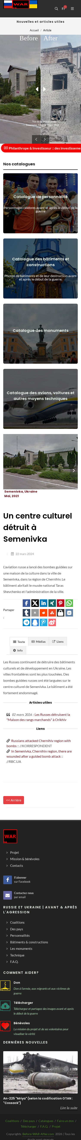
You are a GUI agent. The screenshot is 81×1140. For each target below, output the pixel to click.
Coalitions (12, 1121)
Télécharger (23, 1003)
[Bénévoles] (5, 1026)
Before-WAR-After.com (38, 1134)
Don (17, 982)
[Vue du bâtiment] (35, 461)
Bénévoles (22, 1023)
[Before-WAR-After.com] (20, 8)
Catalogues (45, 1121)
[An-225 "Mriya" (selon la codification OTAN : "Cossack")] (40, 1072)
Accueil (34, 30)
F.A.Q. (44, 1126)
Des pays (29, 1121)
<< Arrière (13, 800)
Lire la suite (68, 1107)
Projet (56, 1126)
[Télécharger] (5, 1006)
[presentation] (74, 470)
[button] (26, 603)
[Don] (5, 985)
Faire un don (65, 1121)
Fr (63, 9)
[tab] (19, 641)
